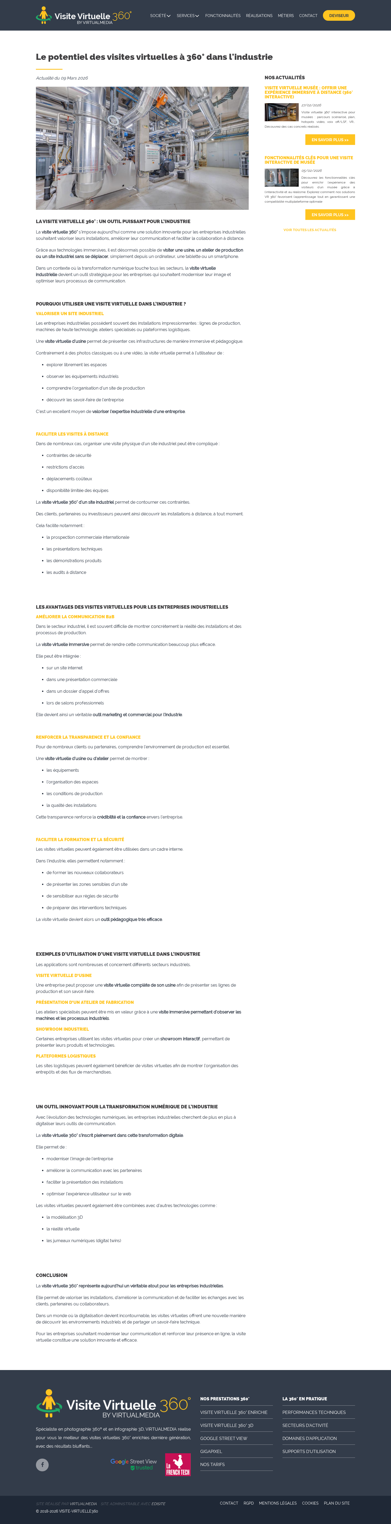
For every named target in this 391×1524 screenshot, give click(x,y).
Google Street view (223, 1438)
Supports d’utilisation (309, 1451)
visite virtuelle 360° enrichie (234, 1412)
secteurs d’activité (305, 1425)
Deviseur (339, 15)
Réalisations (259, 16)
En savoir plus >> (330, 139)
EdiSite (158, 1504)
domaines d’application (309, 1438)
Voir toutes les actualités (310, 230)
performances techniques (314, 1412)
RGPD (249, 1503)
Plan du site (337, 1503)
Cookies (310, 1503)
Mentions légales (278, 1503)
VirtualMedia (83, 1504)
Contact (308, 16)
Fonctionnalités (223, 16)
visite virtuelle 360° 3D (226, 1425)
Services (186, 16)
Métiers (286, 16)
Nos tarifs (212, 1464)
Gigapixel (211, 1451)
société (158, 16)
